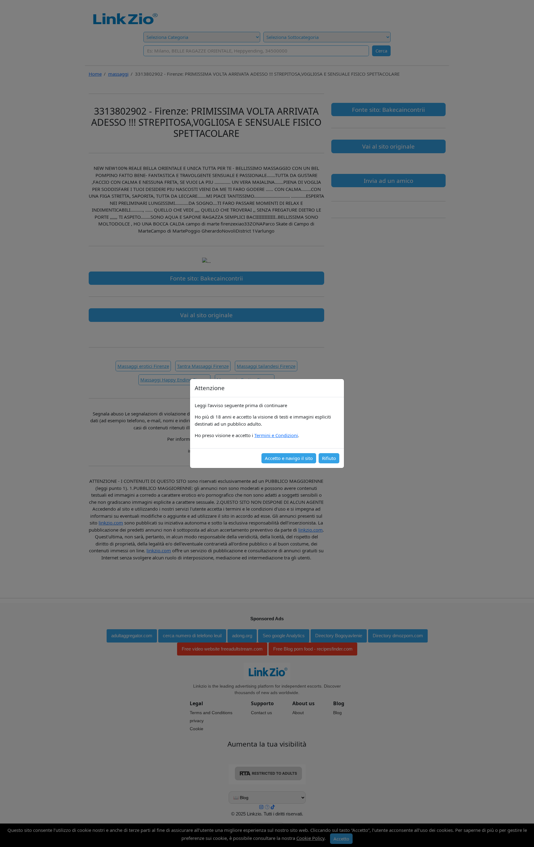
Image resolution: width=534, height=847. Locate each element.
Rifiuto (329, 458)
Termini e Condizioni (276, 435)
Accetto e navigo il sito (289, 458)
